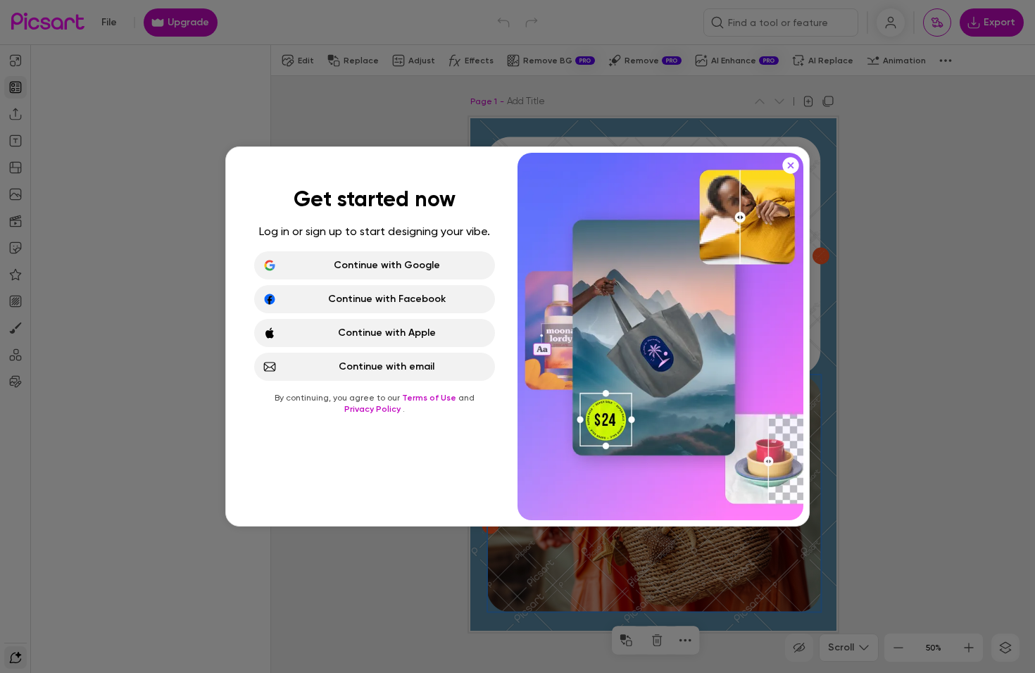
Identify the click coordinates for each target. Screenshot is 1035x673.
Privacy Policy (373, 409)
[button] (517, 336)
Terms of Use (430, 398)
